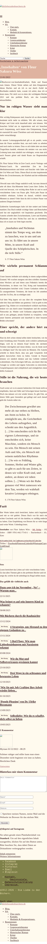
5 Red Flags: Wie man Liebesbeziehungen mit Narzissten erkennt (19, 644)
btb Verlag (36, 529)
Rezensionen (10, 35)
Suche (27, 58)
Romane (13, 38)
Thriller (13, 51)
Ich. (6, 24)
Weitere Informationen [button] (10, 856)
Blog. (7, 22)
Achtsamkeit (5, 541)
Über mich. (14, 27)
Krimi (12, 48)
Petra (2, 564)
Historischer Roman (18, 45)
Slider (36, 541)
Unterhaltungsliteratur (18, 43)
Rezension (22, 541)
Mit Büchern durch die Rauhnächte (20, 615)
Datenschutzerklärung (19, 882)
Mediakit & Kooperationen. (21, 32)
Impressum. (12, 884)
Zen (40, 541)
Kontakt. (13, 30)
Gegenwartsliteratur (18, 40)
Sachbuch (14, 53)
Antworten (5, 766)
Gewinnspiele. (19, 879)
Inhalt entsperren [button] (7, 853)
